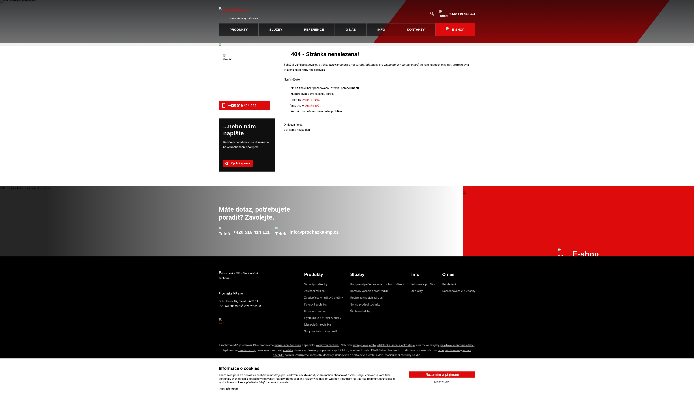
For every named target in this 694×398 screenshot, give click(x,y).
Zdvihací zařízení (314, 291)
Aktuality (417, 291)
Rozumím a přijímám (442, 374)
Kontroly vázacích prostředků (369, 291)
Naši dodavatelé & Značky (458, 291)
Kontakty (416, 29)
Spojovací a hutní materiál (320, 331)
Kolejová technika (315, 304)
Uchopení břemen (315, 311)
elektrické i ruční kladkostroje (396, 345)
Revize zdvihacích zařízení (366, 297)
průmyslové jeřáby (364, 345)
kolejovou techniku (327, 345)
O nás (351, 29)
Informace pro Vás (423, 284)
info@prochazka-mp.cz (314, 232)
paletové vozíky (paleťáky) (457, 345)
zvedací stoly (246, 350)
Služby (275, 29)
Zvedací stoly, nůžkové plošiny (323, 297)
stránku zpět (313, 105)
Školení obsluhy (360, 311)
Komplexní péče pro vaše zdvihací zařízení (377, 284)
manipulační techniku (288, 345)
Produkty (239, 29)
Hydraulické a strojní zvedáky (322, 318)
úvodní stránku (311, 99)
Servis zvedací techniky (365, 304)
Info (381, 29)
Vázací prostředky (315, 284)
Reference (314, 29)
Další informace (229, 389)
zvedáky (288, 350)
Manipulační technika (317, 324)
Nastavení (442, 382)
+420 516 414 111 (251, 232)
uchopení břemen (449, 350)
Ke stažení (449, 284)
